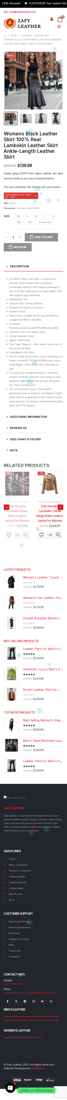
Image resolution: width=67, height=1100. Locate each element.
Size (6, 216)
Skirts (38, 1037)
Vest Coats (53, 1020)
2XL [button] (19, 222)
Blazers (18, 1016)
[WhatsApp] (51, 1001)
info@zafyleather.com (44, 993)
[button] (8, 80)
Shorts (41, 1020)
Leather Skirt (33, 208)
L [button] (44, 216)
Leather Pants (50, 1016)
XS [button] (18, 216)
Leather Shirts (28, 1020)
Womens (21, 208)
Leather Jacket (22, 502)
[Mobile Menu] (60, 26)
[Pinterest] (25, 1001)
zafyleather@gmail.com (17, 993)
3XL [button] (30, 222)
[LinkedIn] (42, 1001)
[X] (16, 1001)
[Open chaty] (10, 1090)
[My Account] (51, 19)
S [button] (27, 216)
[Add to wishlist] (9, 535)
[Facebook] (7, 1001)
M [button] (36, 216)
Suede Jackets (32, 1016)
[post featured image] (17, 483)
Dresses (29, 1037)
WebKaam (37, 1068)
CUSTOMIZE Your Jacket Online (37, 3)
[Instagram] (33, 1001)
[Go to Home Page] (5, 36)
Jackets (8, 1016)
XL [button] (53, 216)
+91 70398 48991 (14, 984)
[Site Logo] (22, 23)
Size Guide (14, 933)
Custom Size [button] (45, 222)
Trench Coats (11, 1020)
